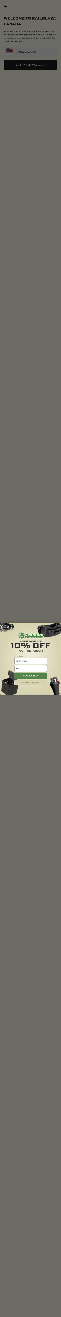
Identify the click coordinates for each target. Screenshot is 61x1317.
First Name (18, 656)
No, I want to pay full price (30, 683)
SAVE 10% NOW (30, 676)
